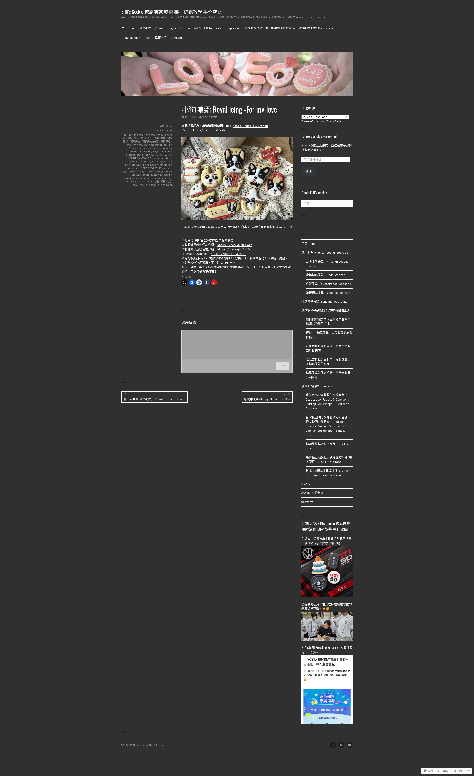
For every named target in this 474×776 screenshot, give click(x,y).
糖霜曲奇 (143, 145)
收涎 (214, 117)
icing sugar (146, 161)
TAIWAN (148, 181)
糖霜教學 (131, 145)
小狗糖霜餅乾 (165, 185)
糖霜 (184, 117)
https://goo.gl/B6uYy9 (207, 130)
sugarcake (130, 178)
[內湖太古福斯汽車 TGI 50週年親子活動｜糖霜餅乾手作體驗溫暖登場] (327, 575)
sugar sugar (150, 175)
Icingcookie (163, 161)
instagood (132, 168)
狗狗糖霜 (138, 135)
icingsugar (149, 165)
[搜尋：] (327, 203)
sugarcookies (162, 178)
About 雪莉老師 (156, 37)
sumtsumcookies (133, 181)
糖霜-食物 (159, 138)
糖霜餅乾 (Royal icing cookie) (163, 28)
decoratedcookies (139, 148)
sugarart (165, 175)
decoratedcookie (160, 145)
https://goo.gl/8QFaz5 (234, 244)
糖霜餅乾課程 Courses (314, 28)
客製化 (203, 117)
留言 (283, 366)
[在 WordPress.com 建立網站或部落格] (122, 745)
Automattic (162, 745)
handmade (158, 158)
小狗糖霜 (151, 185)
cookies (126, 135)
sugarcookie (145, 178)
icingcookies (133, 165)
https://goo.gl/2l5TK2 (228, 253)
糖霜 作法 (146, 138)
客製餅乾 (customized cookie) (328, 283)
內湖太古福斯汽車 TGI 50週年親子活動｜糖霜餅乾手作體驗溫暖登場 (326, 540)
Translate (334, 121)
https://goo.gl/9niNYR (250, 125)
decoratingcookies (137, 155)
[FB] (341, 745)
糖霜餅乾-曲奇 (150, 141)
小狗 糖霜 (159, 181)
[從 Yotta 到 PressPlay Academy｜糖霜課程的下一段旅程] (327, 692)
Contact (177, 37)
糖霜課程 (165, 141)
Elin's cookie (164, 130)
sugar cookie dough (152, 171)
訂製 (193, 117)
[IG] (333, 745)
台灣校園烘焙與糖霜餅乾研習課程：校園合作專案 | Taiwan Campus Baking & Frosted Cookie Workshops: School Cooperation (326, 426)
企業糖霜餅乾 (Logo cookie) (326, 275)
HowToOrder (132, 37)
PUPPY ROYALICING (151, 168)
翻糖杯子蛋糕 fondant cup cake (217, 28)
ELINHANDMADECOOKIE (139, 158)
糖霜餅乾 (135, 141)
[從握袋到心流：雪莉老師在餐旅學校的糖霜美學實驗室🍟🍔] (327, 630)
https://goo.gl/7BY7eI (234, 249)
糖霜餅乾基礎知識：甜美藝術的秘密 (268, 28)
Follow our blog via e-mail (319, 136)
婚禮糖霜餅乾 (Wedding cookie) (329, 292)
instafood (164, 165)
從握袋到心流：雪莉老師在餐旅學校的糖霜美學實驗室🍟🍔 (326, 606)
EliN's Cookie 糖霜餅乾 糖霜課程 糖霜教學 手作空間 (171, 11)
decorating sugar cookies (154, 151)
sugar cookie (130, 171)
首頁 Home (128, 28)
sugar (167, 168)
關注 (309, 171)
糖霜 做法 (133, 138)
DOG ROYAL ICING (160, 155)
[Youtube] (350, 745)
